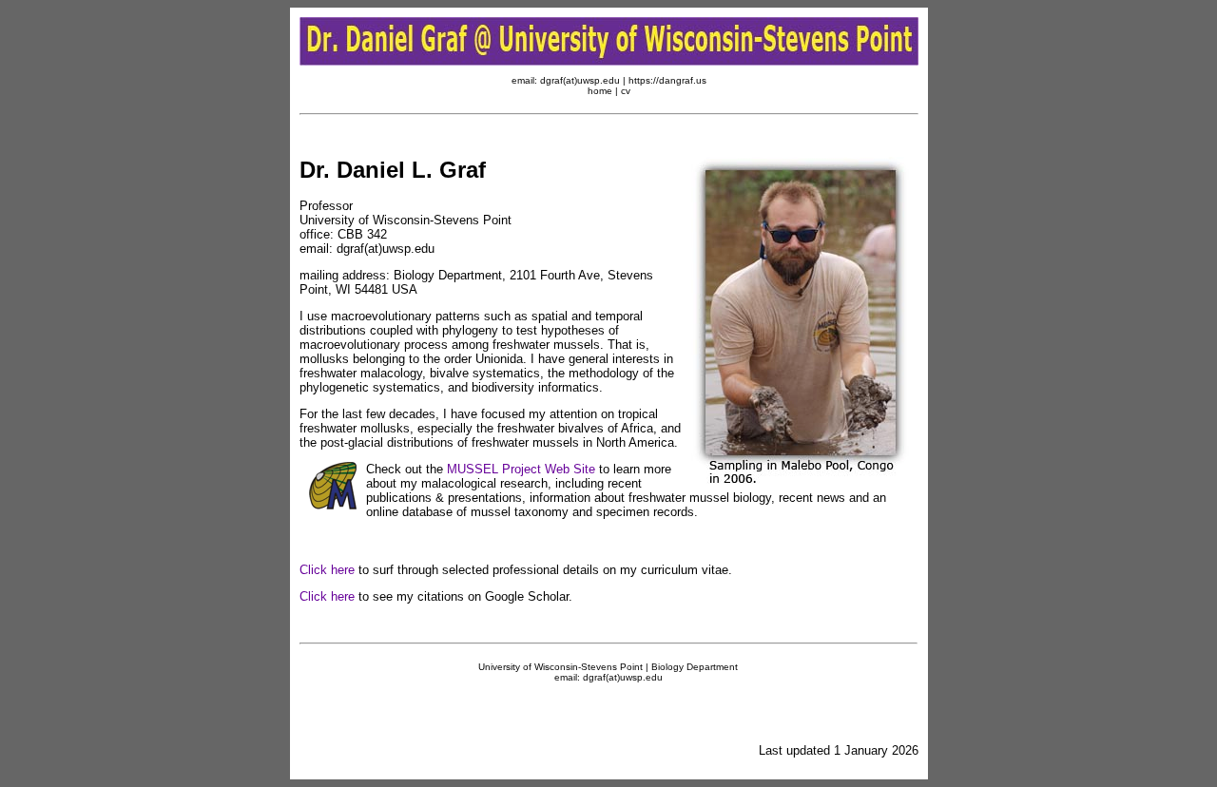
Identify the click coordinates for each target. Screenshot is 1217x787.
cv (625, 91)
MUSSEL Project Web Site (521, 469)
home (600, 91)
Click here (327, 570)
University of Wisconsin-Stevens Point (560, 667)
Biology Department (694, 667)
